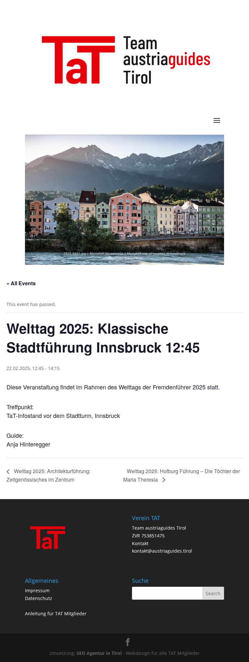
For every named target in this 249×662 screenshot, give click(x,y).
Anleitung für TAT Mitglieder (56, 613)
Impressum (37, 590)
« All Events (21, 283)
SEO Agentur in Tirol (99, 653)
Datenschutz (38, 598)
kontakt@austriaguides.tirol (162, 551)
